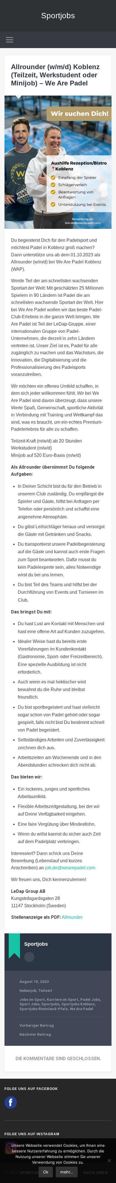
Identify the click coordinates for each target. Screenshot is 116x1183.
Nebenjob (27, 990)
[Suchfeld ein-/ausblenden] (106, 39)
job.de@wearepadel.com (70, 867)
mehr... (66, 1172)
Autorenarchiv (29, 957)
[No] (109, 1160)
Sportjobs (58, 15)
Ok (45, 1172)
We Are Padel (81, 1008)
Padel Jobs (90, 999)
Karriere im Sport (62, 999)
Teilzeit (45, 990)
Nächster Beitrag (35, 1034)
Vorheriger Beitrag (36, 1025)
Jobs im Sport (32, 999)
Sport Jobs (29, 1004)
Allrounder (72, 917)
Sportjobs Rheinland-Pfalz (43, 1008)
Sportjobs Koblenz (78, 1004)
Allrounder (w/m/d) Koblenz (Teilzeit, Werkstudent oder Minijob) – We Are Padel (55, 75)
